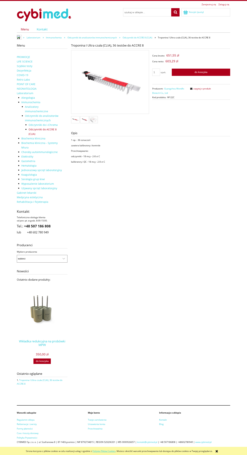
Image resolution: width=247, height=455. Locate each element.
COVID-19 (22, 75)
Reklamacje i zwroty (27, 424)
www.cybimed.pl (203, 442)
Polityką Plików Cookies (104, 451)
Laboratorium (25, 93)
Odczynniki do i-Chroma (43, 125)
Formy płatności (25, 428)
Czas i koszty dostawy (28, 433)
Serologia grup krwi (33, 179)
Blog (161, 424)
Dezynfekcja (24, 70)
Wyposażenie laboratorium (37, 183)
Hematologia (29, 165)
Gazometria (28, 161)
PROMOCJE (23, 57)
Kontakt (163, 419)
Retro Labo (23, 79)
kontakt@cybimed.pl (147, 442)
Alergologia (28, 97)
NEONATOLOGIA (27, 88)
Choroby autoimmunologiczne (39, 152)
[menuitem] (25, 29)
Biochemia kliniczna (33, 138)
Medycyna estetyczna (30, 197)
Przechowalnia (95, 428)
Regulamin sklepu (26, 419)
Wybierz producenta (27, 252)
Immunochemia (30, 102)
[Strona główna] (44, 14)
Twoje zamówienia (97, 419)
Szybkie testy (24, 66)
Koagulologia (29, 174)
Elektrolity (27, 156)
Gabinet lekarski (26, 192)
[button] (200, 88)
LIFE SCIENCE (25, 61)
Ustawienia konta (96, 424)
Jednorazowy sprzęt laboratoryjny (41, 170)
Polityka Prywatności (27, 437)
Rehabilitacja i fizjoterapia (32, 202)
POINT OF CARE (26, 84)
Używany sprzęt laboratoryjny (39, 188)
